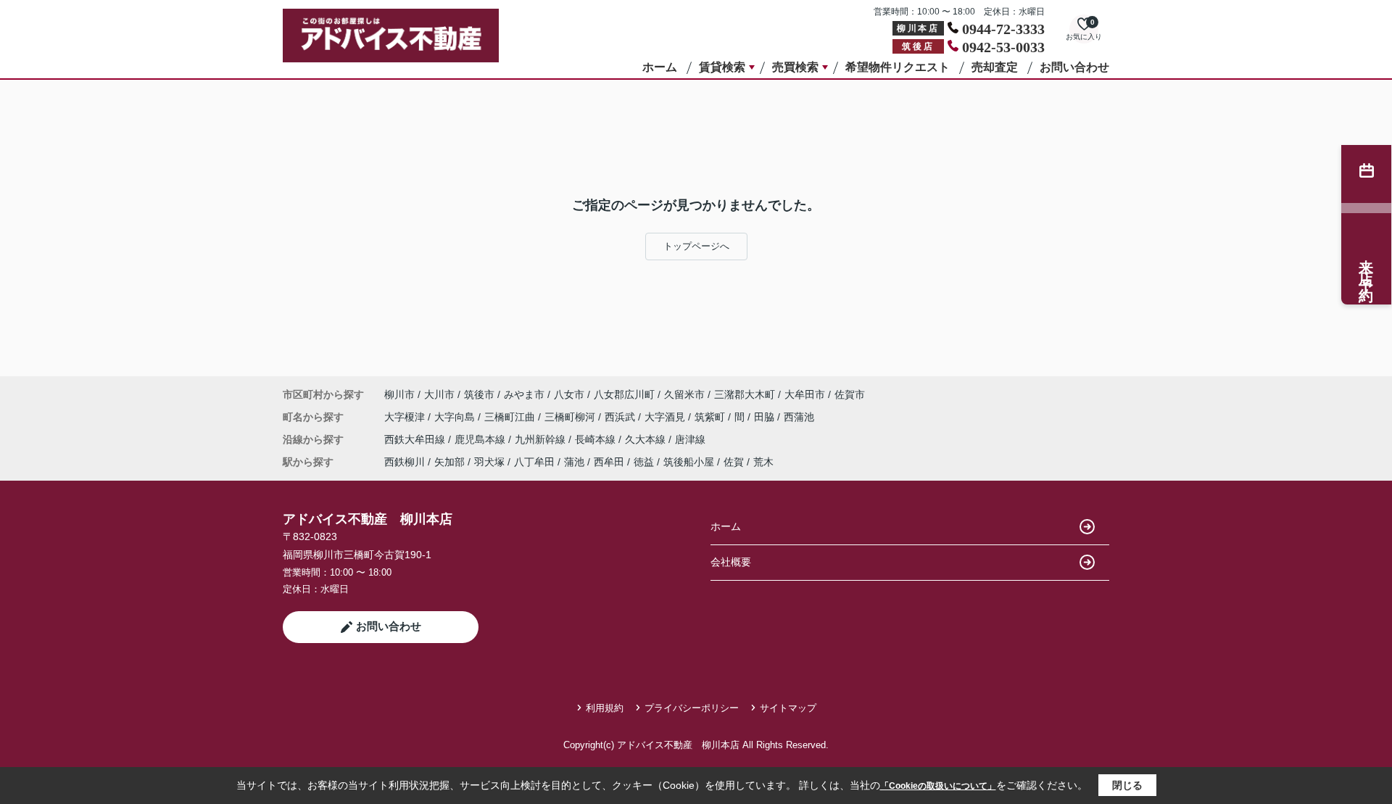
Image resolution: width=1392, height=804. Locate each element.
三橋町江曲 (511, 417)
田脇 (765, 417)
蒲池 (574, 462)
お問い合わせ (1074, 67)
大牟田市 (804, 394)
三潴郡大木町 (744, 394)
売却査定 (995, 67)
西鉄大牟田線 (416, 439)
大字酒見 (666, 417)
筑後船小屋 (688, 462)
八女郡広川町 (624, 394)
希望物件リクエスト (897, 67)
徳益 (644, 462)
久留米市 (684, 394)
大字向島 (456, 417)
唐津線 (690, 439)
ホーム (659, 67)
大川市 (439, 394)
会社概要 (730, 562)
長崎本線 (596, 439)
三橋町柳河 (571, 417)
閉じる (1127, 785)
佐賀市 (849, 394)
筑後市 (479, 394)
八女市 (569, 394)
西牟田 (609, 462)
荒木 (763, 462)
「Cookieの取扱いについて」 (938, 786)
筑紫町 (711, 417)
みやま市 (524, 394)
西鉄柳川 (404, 462)
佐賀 (734, 462)
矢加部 (449, 462)
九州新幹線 (541, 439)
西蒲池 (799, 417)
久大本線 (646, 439)
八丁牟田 (534, 462)
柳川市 (399, 394)
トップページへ (696, 246)
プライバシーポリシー (692, 708)
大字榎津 (406, 417)
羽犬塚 (489, 462)
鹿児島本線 (481, 439)
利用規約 (605, 708)
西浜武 (621, 417)
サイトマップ (788, 708)
